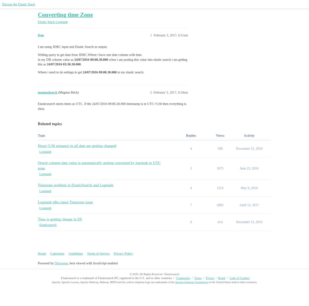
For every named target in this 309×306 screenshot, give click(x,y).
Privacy (210, 278)
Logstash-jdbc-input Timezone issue (65, 202)
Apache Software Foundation (191, 282)
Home (42, 253)
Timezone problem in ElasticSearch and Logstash (75, 185)
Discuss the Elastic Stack (18, 4)
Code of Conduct (240, 278)
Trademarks (183, 278)
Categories (57, 253)
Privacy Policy (123, 253)
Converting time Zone (65, 14)
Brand (221, 278)
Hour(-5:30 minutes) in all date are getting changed (77, 146)
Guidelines (76, 253)
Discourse (61, 263)
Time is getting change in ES (60, 219)
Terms (198, 278)
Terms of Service (98, 253)
